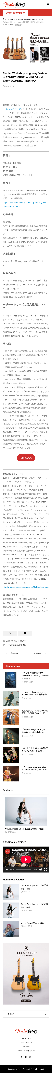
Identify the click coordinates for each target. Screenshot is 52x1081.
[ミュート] (40, 869)
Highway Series (12, 645)
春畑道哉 (22, 645)
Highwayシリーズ (13, 109)
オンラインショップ (26, 1042)
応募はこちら (26, 458)
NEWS (23, 641)
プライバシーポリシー (26, 1051)
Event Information (15, 13)
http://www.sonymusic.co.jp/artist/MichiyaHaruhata (26, 587)
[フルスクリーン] (45, 869)
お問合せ (26, 1047)
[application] (26, 860)
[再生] (6, 869)
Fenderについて (26, 1038)
